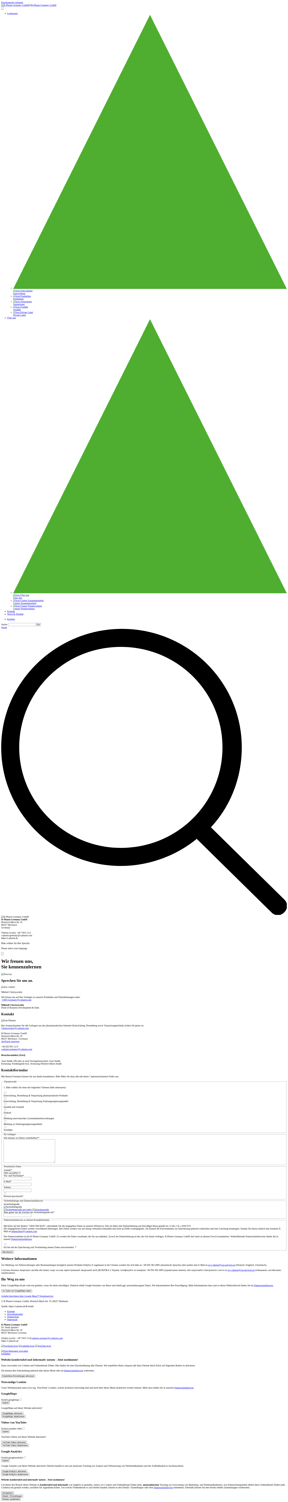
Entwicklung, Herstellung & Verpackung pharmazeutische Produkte (36, 1095)
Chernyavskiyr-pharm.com (15, 1028)
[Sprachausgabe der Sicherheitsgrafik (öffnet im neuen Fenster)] (40, 1209)
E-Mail (7, 1181)
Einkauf (7, 1112)
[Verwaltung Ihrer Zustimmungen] (14, 1351)
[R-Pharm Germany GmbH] (28, 5)
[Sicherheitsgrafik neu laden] (18, 1209)
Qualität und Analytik (14, 1107)
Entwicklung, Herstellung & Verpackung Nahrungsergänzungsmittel (36, 1101)
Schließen (5, 1354)
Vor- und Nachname (14, 1175)
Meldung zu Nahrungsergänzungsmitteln (23, 1124)
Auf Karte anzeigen (10, 1041)
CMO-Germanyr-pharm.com (16, 1000)
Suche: (4, 624)
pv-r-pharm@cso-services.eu (221, 1265)
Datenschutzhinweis (263, 1285)
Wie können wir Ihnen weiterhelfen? (21, 1138)
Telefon (7, 1187)
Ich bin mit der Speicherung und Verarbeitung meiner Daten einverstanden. (40, 1247)
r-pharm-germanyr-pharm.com (16, 1049)
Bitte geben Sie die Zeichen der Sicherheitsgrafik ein (29, 1212)
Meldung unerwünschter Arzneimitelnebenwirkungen (29, 1118)
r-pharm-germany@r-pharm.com (47, 1338)
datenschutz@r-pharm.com (24, 1231)
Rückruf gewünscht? (13, 1196)
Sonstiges (8, 1130)
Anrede (8, 1170)
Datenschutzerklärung (21, 1239)
